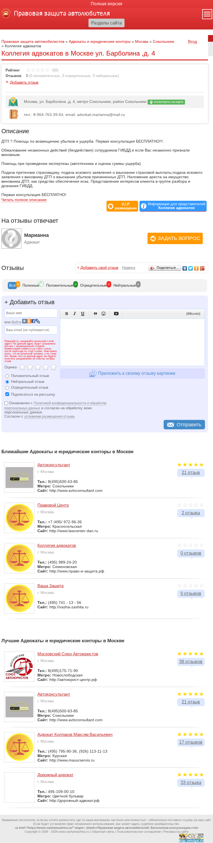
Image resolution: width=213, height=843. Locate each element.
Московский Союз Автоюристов (67, 653)
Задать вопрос (179, 238)
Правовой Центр (53, 505)
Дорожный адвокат (55, 774)
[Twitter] (191, 268)
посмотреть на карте (168, 101)
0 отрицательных (76, 76)
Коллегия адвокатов (56, 545)
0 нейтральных (105, 76)
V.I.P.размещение (126, 206)
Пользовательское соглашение (139, 831)
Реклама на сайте (176, 831)
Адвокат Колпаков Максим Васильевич (75, 734)
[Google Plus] (202, 268)
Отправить (189, 424)
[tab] (12, 285)
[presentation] (12, 285)
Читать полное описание (24, 199)
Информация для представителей (176, 206)
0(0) (54, 70)
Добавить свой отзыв (99, 267)
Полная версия (106, 3)
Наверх (128, 267)
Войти (16, 322)
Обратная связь (103, 831)
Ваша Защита (50, 585)
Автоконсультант (53, 464)
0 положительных (45, 76)
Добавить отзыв (24, 82)
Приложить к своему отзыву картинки (136, 373)
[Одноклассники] (196, 268)
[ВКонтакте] (185, 268)
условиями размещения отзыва (49, 416)
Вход (192, 41)
